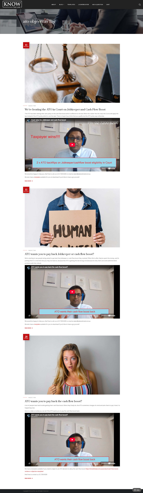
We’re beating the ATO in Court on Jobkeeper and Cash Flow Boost (65, 109)
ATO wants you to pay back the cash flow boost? (53, 401)
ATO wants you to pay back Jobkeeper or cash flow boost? (59, 254)
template (37, 177)
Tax (34, 105)
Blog (30, 105)
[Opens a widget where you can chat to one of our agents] (136, 490)
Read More (28, 181)
